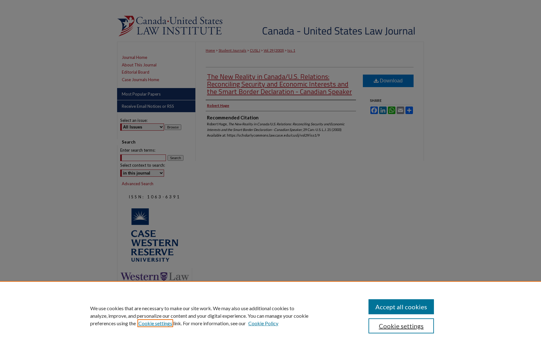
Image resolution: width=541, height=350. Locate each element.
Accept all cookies (401, 307)
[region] (270, 315)
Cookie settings (155, 323)
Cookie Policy (263, 323)
